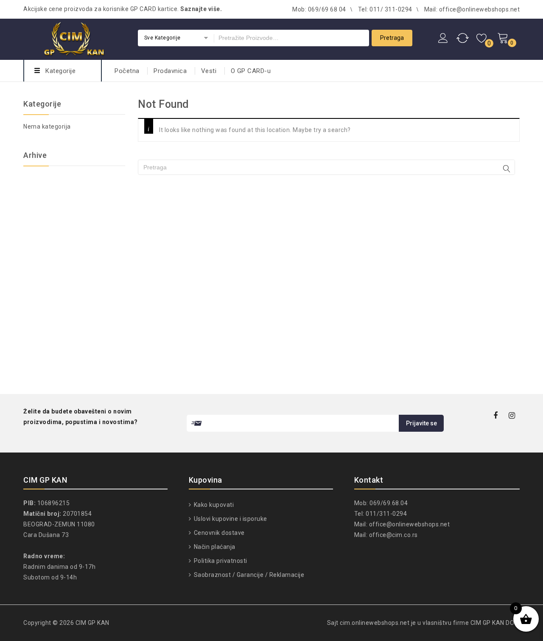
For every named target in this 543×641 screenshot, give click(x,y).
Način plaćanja (213, 546)
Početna (127, 71)
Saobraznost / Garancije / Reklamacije (248, 574)
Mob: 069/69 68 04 (319, 9)
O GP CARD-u (251, 71)
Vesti (209, 71)
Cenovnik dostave (218, 532)
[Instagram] (512, 416)
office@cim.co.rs (393, 534)
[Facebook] (496, 416)
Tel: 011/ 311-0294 (385, 9)
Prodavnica (170, 71)
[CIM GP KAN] (74, 38)
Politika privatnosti (219, 560)
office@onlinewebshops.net (409, 524)
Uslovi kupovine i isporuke (229, 518)
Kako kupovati (213, 504)
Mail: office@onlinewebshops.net (472, 9)
